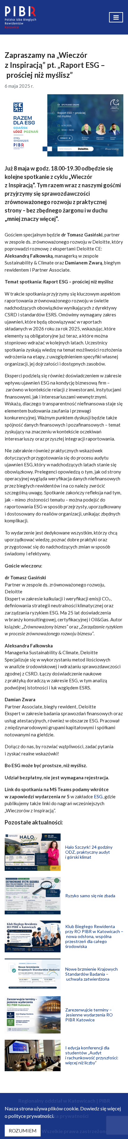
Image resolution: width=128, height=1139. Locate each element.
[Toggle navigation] (116, 17)
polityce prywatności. (31, 1116)
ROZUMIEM (23, 1130)
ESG (98, 796)
